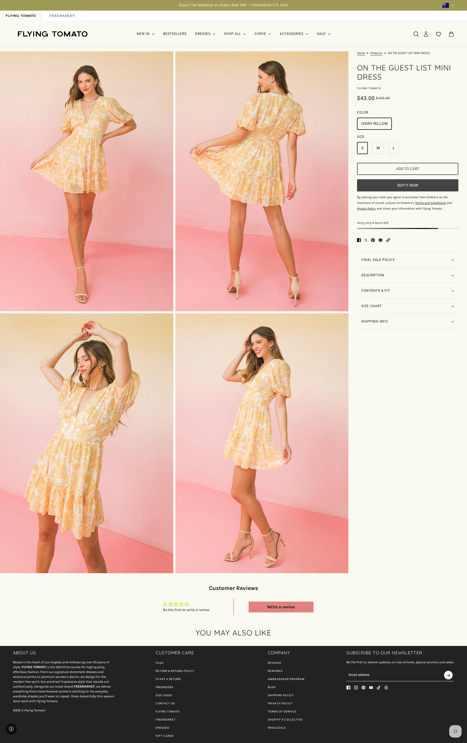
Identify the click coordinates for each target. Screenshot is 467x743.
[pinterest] (363, 688)
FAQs (160, 662)
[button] (388, 240)
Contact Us (165, 703)
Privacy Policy (280, 703)
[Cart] (451, 34)
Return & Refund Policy (175, 670)
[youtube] (371, 688)
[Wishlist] (439, 34)
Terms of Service (282, 711)
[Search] (416, 34)
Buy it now (408, 185)
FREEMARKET (166, 719)
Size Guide (164, 695)
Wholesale (277, 727)
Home (361, 53)
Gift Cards (165, 735)
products (376, 53)
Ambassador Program (286, 679)
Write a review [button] (281, 606)
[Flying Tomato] (52, 34)
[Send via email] (380, 240)
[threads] (386, 688)
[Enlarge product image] (86, 181)
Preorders (164, 687)
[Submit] (448, 675)
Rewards (275, 670)
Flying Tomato (369, 88)
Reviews (274, 662)
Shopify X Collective (285, 719)
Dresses (162, 727)
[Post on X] (365, 240)
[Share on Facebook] (359, 240)
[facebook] (348, 688)
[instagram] (356, 688)
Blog (272, 687)
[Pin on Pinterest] (373, 240)
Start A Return (168, 679)
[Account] (426, 34)
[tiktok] (379, 688)
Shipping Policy (281, 695)
